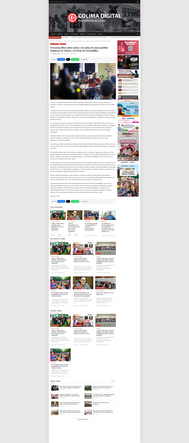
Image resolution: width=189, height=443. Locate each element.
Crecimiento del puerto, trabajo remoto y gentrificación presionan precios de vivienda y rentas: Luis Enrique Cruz (108, 227)
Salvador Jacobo (56, 53)
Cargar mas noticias (83, 419)
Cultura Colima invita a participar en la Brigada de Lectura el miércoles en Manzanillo (57, 227)
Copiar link (85, 59)
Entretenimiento (91, 34)
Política (67, 34)
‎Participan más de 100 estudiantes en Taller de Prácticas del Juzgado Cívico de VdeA (104, 412)
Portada (53, 34)
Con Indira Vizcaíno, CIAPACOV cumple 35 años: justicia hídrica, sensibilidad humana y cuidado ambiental (90, 37)
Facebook (62, 59)
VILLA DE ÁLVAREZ (78, 256)
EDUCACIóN (62, 43)
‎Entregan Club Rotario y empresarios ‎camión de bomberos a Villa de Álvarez (81, 260)
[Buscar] (137, 34)
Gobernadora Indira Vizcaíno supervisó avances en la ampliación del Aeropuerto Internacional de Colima (70, 412)
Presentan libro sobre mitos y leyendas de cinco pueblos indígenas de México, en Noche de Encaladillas (70, 388)
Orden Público (74, 34)
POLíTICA (53, 290)
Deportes (82, 34)
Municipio (60, 34)
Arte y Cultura (59, 41)
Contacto (100, 34)
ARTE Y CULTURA (54, 43)
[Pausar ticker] (139, 37)
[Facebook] (137, 1)
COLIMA (98, 256)
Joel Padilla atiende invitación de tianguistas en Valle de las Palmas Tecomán (136, 37)
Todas (113, 381)
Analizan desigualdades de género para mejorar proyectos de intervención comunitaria (74, 227)
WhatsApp (75, 59)
